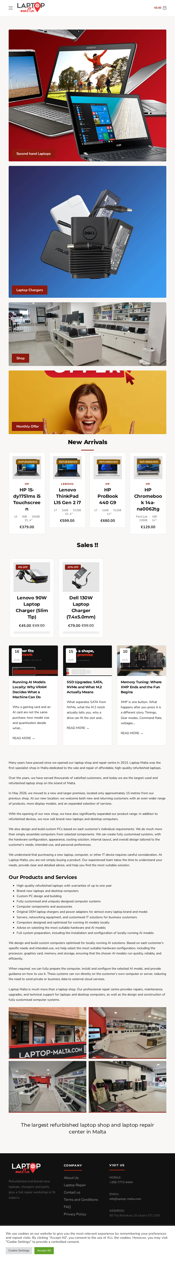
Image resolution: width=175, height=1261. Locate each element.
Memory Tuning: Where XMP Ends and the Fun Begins (141, 687)
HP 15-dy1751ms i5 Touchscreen (27, 499)
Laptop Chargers (29, 290)
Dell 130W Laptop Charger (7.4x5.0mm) (81, 607)
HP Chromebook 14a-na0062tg (148, 499)
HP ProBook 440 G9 (108, 496)
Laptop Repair (75, 1185)
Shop (20, 358)
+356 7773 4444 (121, 1182)
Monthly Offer (27, 426)
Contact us (72, 1192)
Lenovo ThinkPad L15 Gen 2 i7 (67, 496)
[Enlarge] (80, 1013)
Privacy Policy (75, 1214)
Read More (24, 738)
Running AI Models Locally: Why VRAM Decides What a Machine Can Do (29, 689)
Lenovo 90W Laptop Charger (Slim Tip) (32, 607)
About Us (71, 1178)
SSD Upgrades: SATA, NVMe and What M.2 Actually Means (85, 687)
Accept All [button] (44, 1250)
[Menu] (11, 8)
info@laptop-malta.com (125, 1199)
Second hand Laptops (33, 153)
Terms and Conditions (81, 1199)
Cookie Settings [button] (18, 1250)
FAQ (67, 1207)
